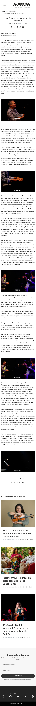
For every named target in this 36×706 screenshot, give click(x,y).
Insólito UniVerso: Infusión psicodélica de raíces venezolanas (17, 581)
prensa (19, 23)
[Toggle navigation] (4, 5)
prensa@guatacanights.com (18, 693)
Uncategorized (11, 11)
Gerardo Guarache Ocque (11, 539)
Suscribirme (18, 676)
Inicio (3, 11)
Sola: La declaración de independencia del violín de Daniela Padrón (17, 533)
